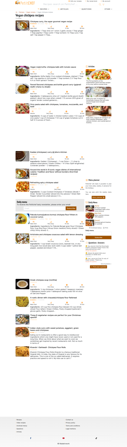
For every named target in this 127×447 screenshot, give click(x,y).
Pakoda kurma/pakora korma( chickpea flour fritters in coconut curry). (53, 216)
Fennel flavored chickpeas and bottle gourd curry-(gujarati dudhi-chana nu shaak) (55, 85)
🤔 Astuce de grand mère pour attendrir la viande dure (96, 253)
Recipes (43, 9)
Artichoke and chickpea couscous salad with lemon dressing (56, 234)
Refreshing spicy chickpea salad (44, 182)
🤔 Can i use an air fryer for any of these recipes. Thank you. (97, 259)
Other (107, 9)
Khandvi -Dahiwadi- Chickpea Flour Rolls (48, 347)
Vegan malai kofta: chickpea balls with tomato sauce (53, 67)
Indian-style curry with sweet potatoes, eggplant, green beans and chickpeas (54, 329)
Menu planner (97, 197)
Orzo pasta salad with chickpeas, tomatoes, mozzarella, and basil (56, 105)
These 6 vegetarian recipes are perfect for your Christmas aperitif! (55, 316)
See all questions (105, 264)
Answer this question (91, 250)
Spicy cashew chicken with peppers (102, 216)
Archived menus (96, 228)
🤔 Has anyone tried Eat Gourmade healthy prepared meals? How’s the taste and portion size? (97, 247)
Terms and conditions (73, 426)
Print (106, 228)
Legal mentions (71, 429)
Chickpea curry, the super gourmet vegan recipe (51, 21)
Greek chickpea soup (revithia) (43, 280)
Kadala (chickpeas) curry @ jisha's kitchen (48, 152)
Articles (64, 9)
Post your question (99, 267)
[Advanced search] (103, 4)
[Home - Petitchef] (16, 12)
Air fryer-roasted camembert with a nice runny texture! (102, 209)
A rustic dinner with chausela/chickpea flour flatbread (53, 298)
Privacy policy (70, 423)
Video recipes (21, 423)
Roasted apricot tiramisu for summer (103, 223)
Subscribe (71, 208)
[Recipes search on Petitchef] (100, 4)
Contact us (69, 420)
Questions (86, 9)
